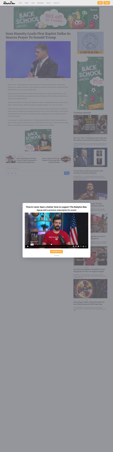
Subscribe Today (56, 251)
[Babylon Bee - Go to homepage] (9, 3)
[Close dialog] (88, 205)
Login (106, 3)
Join (100, 3)
